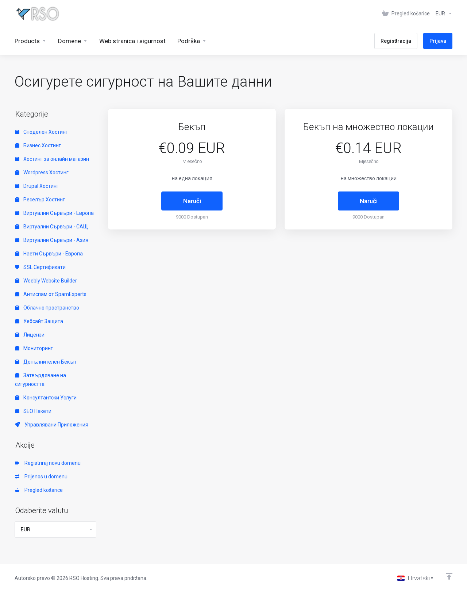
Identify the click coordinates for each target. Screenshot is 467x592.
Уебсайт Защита (42, 321)
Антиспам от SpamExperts (54, 294)
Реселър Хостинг (43, 199)
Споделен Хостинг (45, 132)
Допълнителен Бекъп (49, 362)
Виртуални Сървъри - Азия (55, 240)
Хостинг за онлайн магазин (55, 159)
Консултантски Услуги (49, 398)
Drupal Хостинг (40, 186)
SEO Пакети (36, 411)
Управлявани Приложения (55, 425)
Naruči (192, 201)
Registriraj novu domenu (51, 463)
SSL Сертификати (44, 267)
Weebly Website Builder (49, 281)
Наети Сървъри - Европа (52, 254)
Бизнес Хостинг (41, 145)
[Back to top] (449, 576)
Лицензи (33, 335)
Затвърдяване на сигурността (40, 379)
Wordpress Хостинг (45, 172)
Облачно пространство (50, 308)
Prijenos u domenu (44, 476)
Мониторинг (37, 348)
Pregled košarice (42, 490)
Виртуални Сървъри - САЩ (55, 226)
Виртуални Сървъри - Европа (58, 213)
